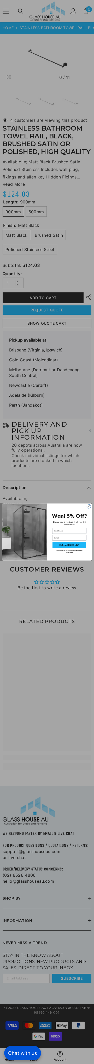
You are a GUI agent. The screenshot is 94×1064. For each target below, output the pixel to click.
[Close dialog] (89, 506)
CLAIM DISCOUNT (69, 544)
